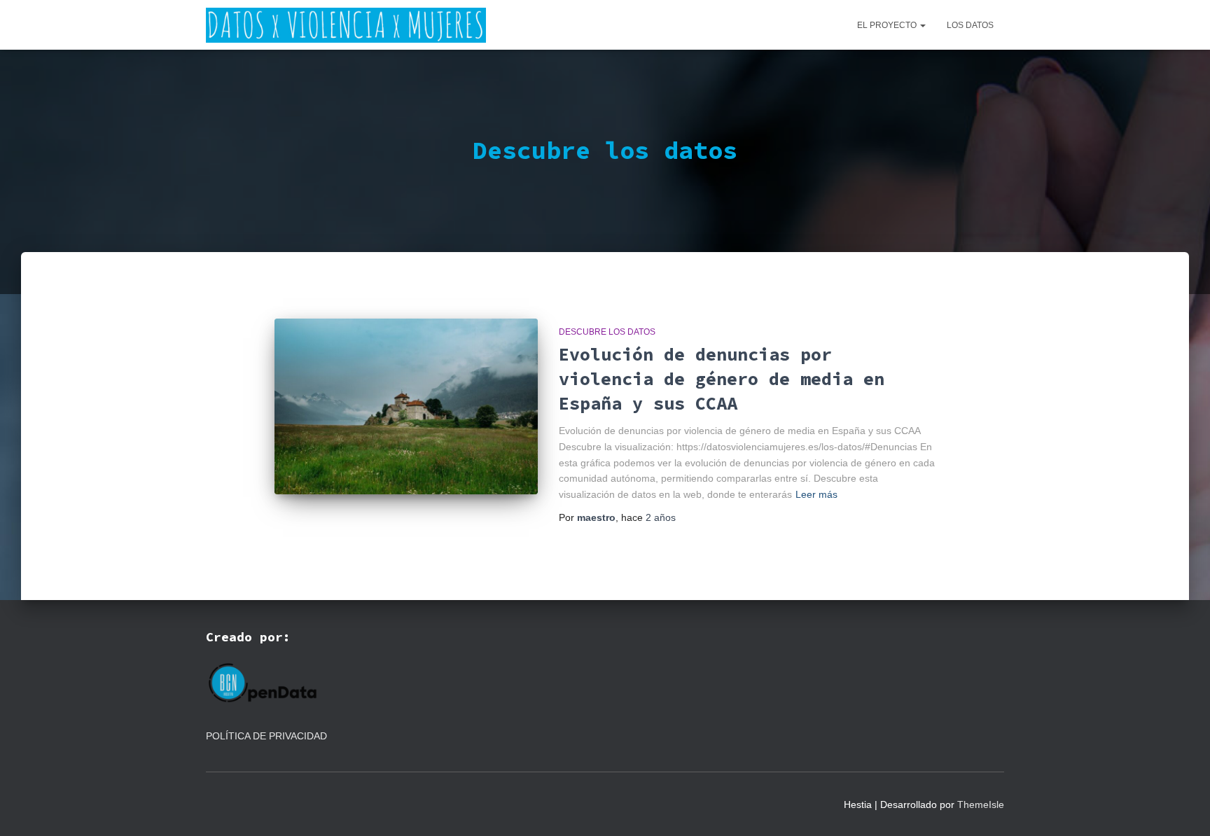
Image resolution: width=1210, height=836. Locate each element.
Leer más (816, 494)
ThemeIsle (980, 804)
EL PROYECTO (888, 25)
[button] (922, 25)
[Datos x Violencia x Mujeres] (345, 25)
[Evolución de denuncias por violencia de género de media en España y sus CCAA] (406, 406)
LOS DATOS (970, 25)
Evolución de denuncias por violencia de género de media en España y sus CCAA (721, 378)
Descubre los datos (607, 332)
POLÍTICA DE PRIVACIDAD (268, 735)
